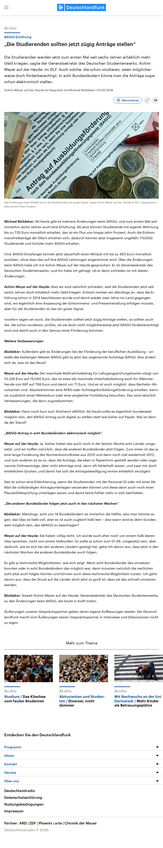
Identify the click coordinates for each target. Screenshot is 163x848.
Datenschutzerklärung (23, 797)
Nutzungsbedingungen (24, 804)
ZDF (33, 823)
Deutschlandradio (19, 790)
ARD (23, 823)
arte (59, 823)
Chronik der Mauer (81, 823)
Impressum (14, 811)
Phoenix (46, 823)
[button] (6, 7)
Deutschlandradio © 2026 (26, 830)
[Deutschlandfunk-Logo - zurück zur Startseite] (81, 7)
